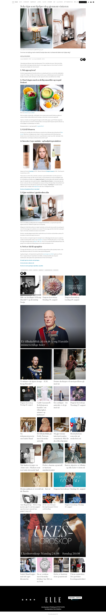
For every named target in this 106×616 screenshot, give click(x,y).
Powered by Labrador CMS (53, 614)
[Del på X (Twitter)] (84, 59)
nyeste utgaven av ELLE (48, 254)
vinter (30, 270)
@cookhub (32, 112)
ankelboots (40, 239)
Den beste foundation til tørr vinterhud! (29, 189)
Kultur (44, 2)
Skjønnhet (33, 2)
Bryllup (76, 2)
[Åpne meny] (13, 2)
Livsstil (39, 2)
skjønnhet (41, 270)
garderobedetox (48, 270)
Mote (20, 2)
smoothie (35, 270)
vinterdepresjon (24, 270)
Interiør (50, 2)
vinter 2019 (55, 270)
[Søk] (88, 2)
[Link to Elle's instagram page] (22, 599)
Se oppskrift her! (40, 126)
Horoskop (26, 2)
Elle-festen (60, 2)
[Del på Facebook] (81, 59)
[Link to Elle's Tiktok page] (30, 599)
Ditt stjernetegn (68, 2)
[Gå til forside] (16, 2)
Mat (54, 2)
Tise (41, 241)
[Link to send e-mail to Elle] (34, 599)
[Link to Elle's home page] (53, 599)
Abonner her (82, 2)
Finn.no (35, 241)
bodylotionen (37, 186)
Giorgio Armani (50, 171)
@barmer (26, 112)
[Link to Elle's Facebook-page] (26, 599)
